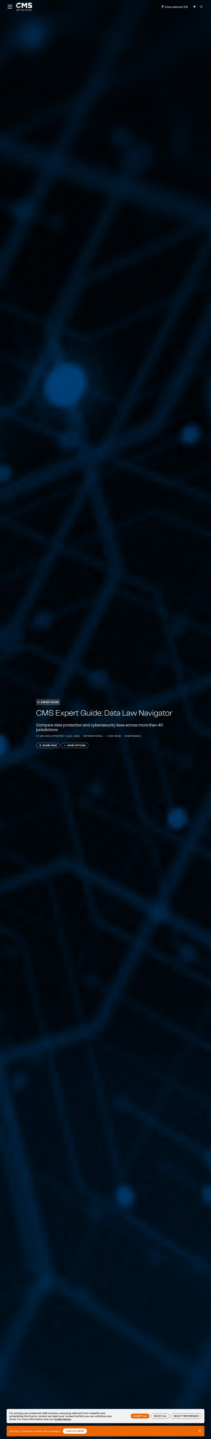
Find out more (75, 1431)
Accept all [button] (140, 1416)
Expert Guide (50, 702)
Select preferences (186, 1416)
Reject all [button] (160, 1416)
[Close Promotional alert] (199, 1431)
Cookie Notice (62, 1419)
